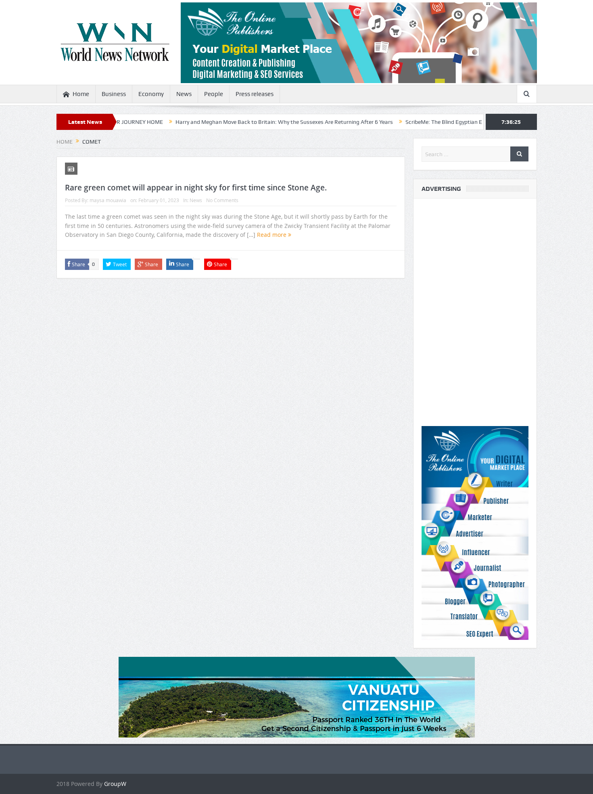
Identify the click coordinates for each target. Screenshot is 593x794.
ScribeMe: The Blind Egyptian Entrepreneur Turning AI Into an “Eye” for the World (475, 122)
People (213, 94)
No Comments (222, 200)
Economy (151, 94)
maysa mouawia (108, 200)
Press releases (255, 94)
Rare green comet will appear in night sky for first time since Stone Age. (196, 187)
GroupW (115, 784)
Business (114, 94)
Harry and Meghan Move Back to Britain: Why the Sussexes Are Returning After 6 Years (254, 122)
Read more (272, 234)
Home (81, 94)
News (184, 94)
